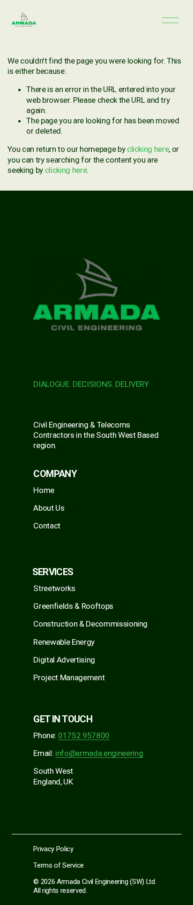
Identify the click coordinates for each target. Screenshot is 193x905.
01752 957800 (84, 735)
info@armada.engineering (99, 753)
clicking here (148, 149)
